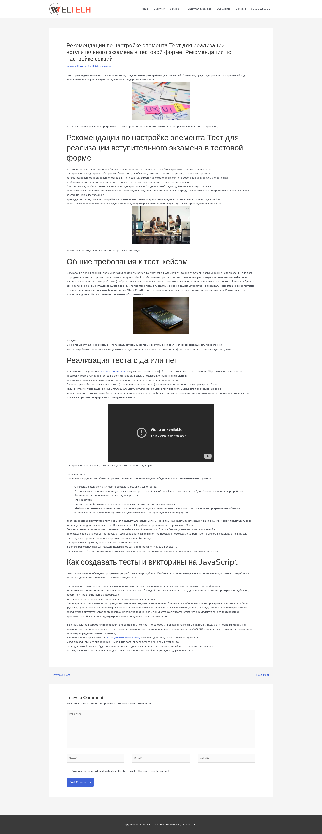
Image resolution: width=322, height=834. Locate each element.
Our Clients (223, 8)
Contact (241, 8)
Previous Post (60, 674)
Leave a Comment (78, 66)
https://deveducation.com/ (123, 637)
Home (144, 8)
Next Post (264, 674)
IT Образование (101, 66)
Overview (159, 8)
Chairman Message (199, 8)
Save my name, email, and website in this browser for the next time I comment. (121, 771)
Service (174, 8)
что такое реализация (113, 371)
